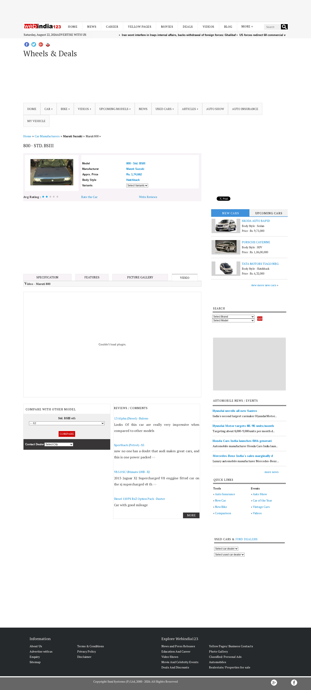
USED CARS (164, 109)
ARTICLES (189, 109)
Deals (188, 27)
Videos (208, 27)
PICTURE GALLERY (140, 277)
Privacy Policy (86, 651)
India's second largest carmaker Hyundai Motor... (245, 416)
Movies (167, 27)
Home (72, 27)
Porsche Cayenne (256, 242)
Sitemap (35, 662)
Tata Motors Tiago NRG (260, 264)
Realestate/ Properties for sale (229, 667)
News (91, 27)
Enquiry (35, 657)
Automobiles (217, 662)
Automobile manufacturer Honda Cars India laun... (245, 446)
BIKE (64, 109)
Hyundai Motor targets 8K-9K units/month (243, 426)
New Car (220, 500)
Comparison (223, 513)
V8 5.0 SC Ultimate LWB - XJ (132, 472)
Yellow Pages (139, 27)
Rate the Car (89, 197)
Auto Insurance (225, 494)
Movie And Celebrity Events (179, 662)
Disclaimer (84, 657)
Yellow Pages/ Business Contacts (231, 646)
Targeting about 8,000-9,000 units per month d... (244, 431)
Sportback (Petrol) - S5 (129, 445)
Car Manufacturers (47, 136)
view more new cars (263, 285)
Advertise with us (71, 35)
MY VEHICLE (36, 121)
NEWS (143, 109)
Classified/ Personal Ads (225, 657)
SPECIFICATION (47, 277)
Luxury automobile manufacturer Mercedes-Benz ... (246, 461)
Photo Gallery (218, 651)
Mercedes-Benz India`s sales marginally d (243, 456)
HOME (31, 109)
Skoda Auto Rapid (256, 221)
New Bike (221, 507)
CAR (47, 109)
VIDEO (184, 278)
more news (271, 472)
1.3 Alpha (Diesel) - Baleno (131, 418)
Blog (228, 27)
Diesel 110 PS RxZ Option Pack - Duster (139, 499)
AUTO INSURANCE (245, 109)
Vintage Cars (261, 507)
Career (112, 27)
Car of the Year (262, 500)
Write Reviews (148, 197)
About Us (36, 646)
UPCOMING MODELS (113, 109)
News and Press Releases (178, 646)
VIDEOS (83, 109)
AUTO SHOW (215, 109)
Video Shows (169, 657)
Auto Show (260, 494)
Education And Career (175, 651)
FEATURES (91, 277)
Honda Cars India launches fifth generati (242, 441)
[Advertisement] (155, 10)
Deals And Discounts (175, 667)
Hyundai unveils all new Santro (235, 411)
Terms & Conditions (90, 646)
